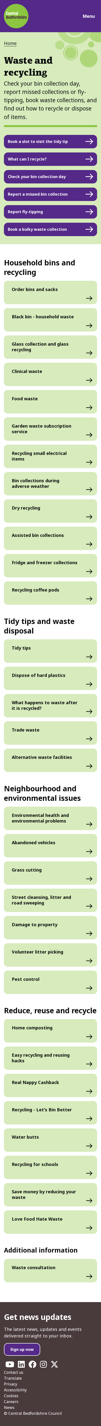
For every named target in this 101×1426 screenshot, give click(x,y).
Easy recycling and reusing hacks (41, 1058)
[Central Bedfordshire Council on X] (54, 1365)
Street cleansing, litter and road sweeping (41, 900)
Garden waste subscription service (41, 428)
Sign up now (22, 1349)
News (9, 1407)
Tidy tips (21, 648)
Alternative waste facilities (42, 757)
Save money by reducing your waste (44, 1194)
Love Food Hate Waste (37, 1219)
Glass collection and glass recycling (40, 346)
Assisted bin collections (38, 535)
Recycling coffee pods (35, 590)
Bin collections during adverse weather (35, 483)
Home (10, 43)
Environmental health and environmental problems (40, 818)
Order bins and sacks (35, 289)
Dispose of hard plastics (38, 675)
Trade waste (25, 730)
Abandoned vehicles (33, 842)
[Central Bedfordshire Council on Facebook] (32, 1365)
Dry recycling (26, 508)
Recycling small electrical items (39, 456)
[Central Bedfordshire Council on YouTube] (9, 1365)
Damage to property (34, 924)
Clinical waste (27, 371)
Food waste (25, 399)
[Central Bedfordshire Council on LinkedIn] (21, 1365)
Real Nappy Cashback (35, 1082)
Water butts (25, 1137)
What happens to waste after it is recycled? (44, 705)
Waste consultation (33, 1267)
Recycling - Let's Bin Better (42, 1110)
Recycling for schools (35, 1164)
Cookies (11, 1395)
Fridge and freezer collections (44, 562)
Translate (13, 1378)
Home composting (32, 1028)
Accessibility (15, 1390)
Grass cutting (27, 870)
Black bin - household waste (43, 317)
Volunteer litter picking (37, 952)
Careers (11, 1401)
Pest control (25, 979)
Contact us (13, 1372)
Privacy (10, 1384)
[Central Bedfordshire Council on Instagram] (43, 1365)
